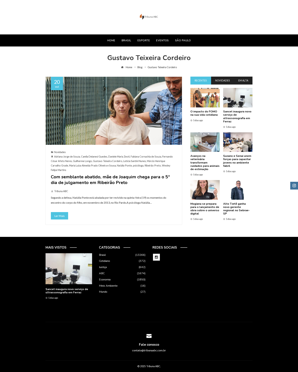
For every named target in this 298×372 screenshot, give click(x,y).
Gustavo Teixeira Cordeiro (107, 161)
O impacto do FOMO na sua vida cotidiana (204, 113)
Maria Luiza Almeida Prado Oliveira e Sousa (92, 165)
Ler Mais (59, 215)
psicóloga (138, 165)
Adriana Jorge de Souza (67, 156)
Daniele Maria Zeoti (119, 156)
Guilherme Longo (82, 161)
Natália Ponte (124, 165)
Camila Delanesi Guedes (94, 156)
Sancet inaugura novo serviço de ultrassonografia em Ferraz (237, 116)
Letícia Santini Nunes (134, 161)
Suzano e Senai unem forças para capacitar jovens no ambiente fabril (237, 161)
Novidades (60, 152)
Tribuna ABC (61, 191)
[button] (62, 311)
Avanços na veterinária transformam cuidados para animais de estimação (205, 162)
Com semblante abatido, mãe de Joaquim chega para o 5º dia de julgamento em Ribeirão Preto (110, 180)
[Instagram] (156, 257)
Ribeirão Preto (153, 165)
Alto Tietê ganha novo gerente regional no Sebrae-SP (236, 209)
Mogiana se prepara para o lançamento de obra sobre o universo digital (204, 209)
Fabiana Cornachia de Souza (146, 156)
